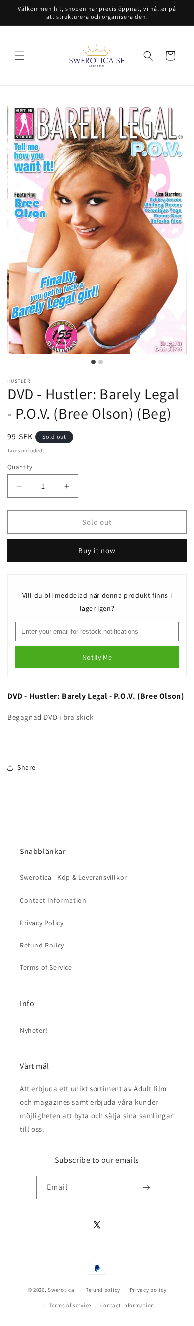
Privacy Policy (41, 922)
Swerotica (61, 1289)
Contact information (127, 1305)
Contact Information (53, 900)
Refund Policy (42, 945)
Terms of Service (46, 967)
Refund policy (102, 1289)
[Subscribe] (147, 1187)
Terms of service (70, 1305)
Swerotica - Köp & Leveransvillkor (73, 877)
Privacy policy (148, 1289)
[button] (20, 56)
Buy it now (97, 550)
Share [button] (26, 767)
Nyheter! (34, 1030)
